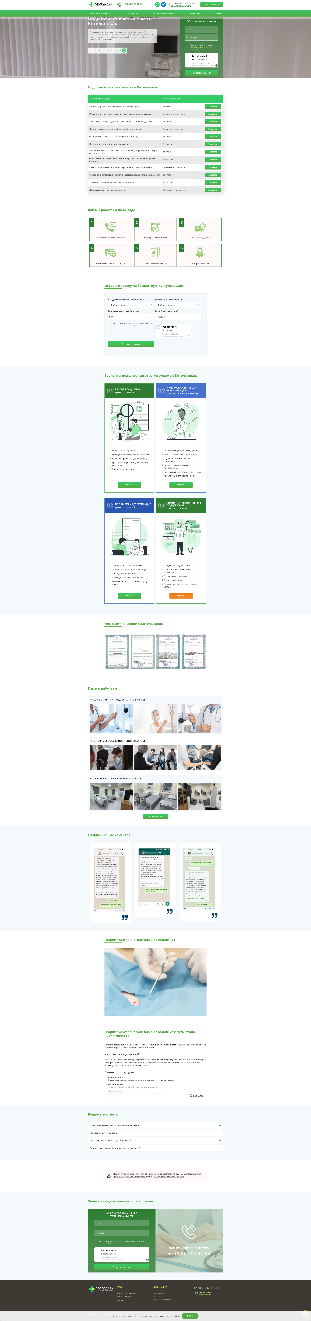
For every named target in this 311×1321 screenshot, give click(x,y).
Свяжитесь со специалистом (106, 50)
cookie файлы (132, 1316)
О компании (159, 1293)
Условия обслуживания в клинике (116, 778)
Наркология (132, 13)
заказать (212, 106)
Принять (190, 1316)
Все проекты (155, 816)
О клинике (195, 13)
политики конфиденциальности (200, 47)
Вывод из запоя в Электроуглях (169, 1176)
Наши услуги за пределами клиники (117, 699)
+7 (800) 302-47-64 (132, 4)
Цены (218, 13)
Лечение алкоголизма (100, 13)
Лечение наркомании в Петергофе (130, 1176)
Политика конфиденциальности (163, 1298)
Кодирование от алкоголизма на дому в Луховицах (171, 1174)
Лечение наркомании (164, 13)
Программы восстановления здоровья (118, 740)
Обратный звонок (212, 4)
